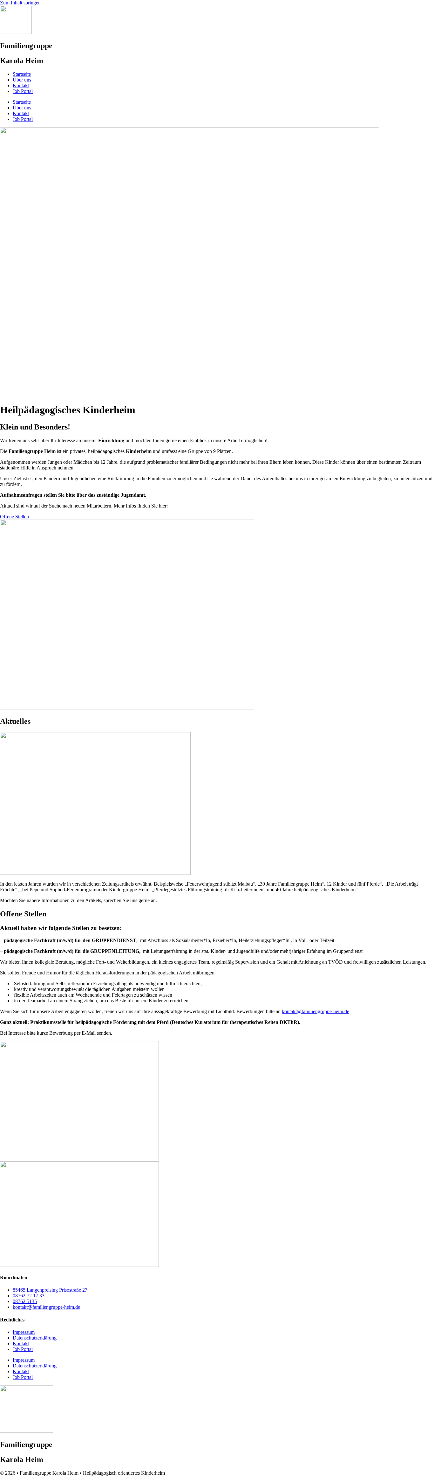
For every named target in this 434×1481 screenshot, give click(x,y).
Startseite (22, 74)
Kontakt (21, 85)
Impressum (24, 1332)
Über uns (22, 79)
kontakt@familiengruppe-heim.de (315, 1011)
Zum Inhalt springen (20, 2)
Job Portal (23, 91)
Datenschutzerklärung (35, 1337)
